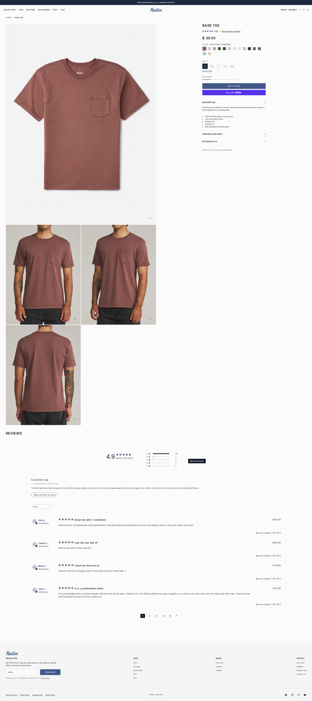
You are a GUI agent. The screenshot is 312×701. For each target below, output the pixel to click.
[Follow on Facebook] (286, 695)
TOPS (21, 10)
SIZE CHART (300, 663)
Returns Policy (50, 695)
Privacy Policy (24, 695)
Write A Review (197, 461)
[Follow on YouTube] (305, 695)
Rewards (293, 10)
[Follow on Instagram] (292, 695)
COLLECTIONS (9, 10)
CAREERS (219, 670)
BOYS (55, 10)
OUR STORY (220, 663)
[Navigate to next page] (177, 615)
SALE (63, 10)
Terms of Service (11, 695)
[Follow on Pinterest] (298, 695)
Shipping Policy (37, 695)
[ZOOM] (150, 218)
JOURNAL (219, 667)
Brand (284, 10)
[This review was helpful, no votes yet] (274, 532)
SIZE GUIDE (207, 71)
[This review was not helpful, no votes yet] (278, 532)
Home (8, 18)
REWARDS (300, 667)
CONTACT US (301, 674)
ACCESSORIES (44, 10)
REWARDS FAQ (301, 670)
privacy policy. (45, 678)
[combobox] (41, 506)
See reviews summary (231, 31)
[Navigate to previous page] (135, 615)
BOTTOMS (30, 10)
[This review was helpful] (274, 604)
